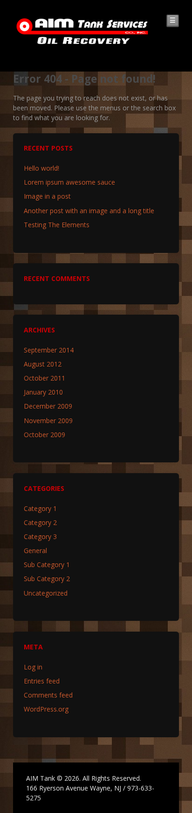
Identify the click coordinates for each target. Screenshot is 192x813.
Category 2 (40, 522)
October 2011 (44, 378)
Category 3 (40, 536)
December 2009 (48, 406)
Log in (33, 666)
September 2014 (49, 349)
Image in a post (47, 196)
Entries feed (42, 680)
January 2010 (43, 392)
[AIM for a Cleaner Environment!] (82, 41)
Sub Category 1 (47, 564)
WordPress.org (46, 709)
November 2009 (48, 420)
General (35, 550)
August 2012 (43, 364)
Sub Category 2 (47, 578)
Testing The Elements (56, 224)
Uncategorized (46, 593)
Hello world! (41, 168)
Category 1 (40, 508)
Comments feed (48, 695)
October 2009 (44, 434)
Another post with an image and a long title (89, 210)
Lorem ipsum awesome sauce (69, 182)
